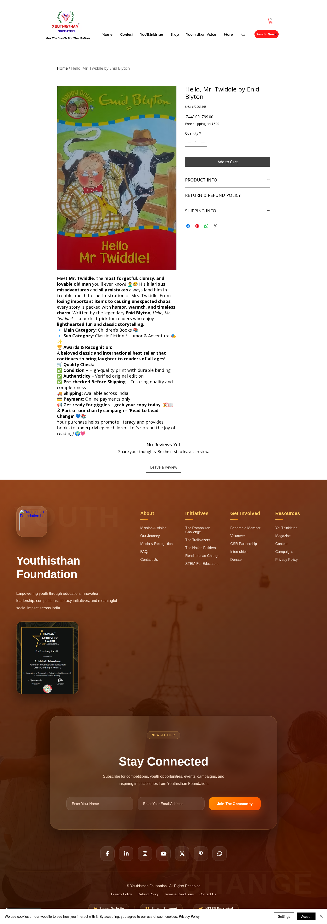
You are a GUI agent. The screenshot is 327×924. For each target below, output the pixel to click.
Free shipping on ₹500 (202, 123)
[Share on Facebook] (188, 226)
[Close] (321, 916)
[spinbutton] (196, 142)
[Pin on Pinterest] (197, 226)
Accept (306, 916)
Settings (284, 916)
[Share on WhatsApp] (206, 226)
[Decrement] (189, 142)
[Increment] (203, 142)
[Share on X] (215, 226)
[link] (270, 21)
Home (62, 68)
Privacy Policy (189, 916)
